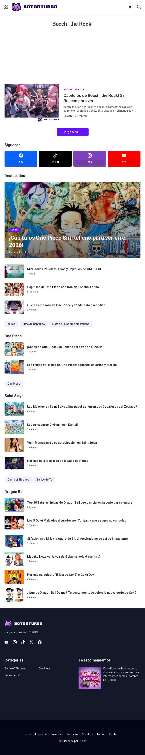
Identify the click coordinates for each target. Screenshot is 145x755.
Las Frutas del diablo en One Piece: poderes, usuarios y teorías (72, 365)
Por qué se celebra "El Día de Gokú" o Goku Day (60, 574)
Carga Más (70, 132)
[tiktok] (23, 642)
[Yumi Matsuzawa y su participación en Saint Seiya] (14, 445)
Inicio (28, 734)
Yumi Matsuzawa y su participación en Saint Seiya (62, 442)
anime (11, 323)
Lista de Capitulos (34, 323)
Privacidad (57, 734)
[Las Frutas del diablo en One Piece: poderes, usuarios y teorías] (14, 367)
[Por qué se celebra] (14, 577)
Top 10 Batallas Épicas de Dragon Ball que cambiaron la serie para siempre (80, 502)
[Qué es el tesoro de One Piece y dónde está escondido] (14, 307)
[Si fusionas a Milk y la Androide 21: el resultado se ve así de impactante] (14, 541)
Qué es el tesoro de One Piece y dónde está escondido (66, 305)
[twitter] (31, 642)
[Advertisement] (72, 57)
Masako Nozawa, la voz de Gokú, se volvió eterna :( (63, 556)
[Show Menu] (6, 7)
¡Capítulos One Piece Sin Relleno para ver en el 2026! (64, 347)
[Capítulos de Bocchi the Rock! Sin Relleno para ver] (32, 102)
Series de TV (44, 479)
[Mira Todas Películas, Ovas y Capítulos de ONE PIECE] (14, 271)
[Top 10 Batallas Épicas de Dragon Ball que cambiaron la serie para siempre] (14, 505)
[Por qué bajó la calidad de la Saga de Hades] (14, 463)
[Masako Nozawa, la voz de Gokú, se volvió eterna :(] (14, 559)
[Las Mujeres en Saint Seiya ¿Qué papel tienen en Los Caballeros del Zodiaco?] (14, 409)
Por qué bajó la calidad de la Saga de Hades (57, 461)
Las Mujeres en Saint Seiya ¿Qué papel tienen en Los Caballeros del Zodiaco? (82, 406)
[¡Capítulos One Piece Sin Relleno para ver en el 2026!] (14, 349)
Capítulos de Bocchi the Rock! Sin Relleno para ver (94, 98)
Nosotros (87, 734)
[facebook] (40, 642)
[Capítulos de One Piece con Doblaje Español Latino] (14, 289)
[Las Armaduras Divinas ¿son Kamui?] (14, 427)
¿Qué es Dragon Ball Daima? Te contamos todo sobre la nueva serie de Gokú (81, 592)
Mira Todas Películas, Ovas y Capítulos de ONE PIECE (64, 269)
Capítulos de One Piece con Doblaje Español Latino (63, 287)
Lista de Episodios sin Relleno (70, 323)
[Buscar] (139, 7)
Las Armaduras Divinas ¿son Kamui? (52, 425)
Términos (72, 734)
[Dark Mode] (130, 7)
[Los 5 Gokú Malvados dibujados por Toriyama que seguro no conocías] (14, 523)
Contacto (114, 734)
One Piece (14, 383)
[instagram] (15, 642)
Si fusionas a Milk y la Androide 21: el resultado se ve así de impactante (77, 538)
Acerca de (41, 734)
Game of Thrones (18, 479)
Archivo (101, 734)
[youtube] (6, 642)
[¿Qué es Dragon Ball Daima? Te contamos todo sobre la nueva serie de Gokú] (14, 595)
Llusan (82, 741)
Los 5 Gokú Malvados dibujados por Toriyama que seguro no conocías (76, 520)
